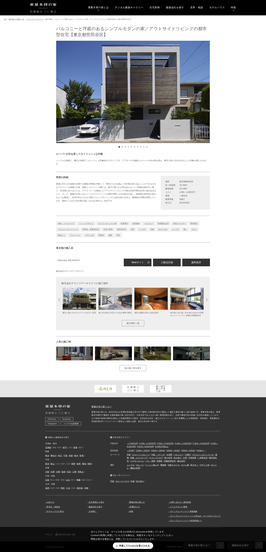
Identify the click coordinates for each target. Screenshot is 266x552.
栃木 (76, 456)
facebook (66, 419)
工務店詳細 (167, 262)
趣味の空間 (135, 468)
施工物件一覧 (133, 323)
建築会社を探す (175, 7)
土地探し (93, 511)
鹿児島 (80, 488)
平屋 (74, 353)
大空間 (169, 455)
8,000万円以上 (161, 447)
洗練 (152, 229)
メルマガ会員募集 (71, 424)
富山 (52, 464)
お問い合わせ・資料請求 (180, 502)
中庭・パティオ (158, 455)
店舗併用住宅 (170, 461)
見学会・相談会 (53, 507)
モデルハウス (217, 7)
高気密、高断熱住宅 (91, 229)
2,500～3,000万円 (165, 443)
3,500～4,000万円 (201, 443)
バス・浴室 (150, 461)
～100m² (131, 450)
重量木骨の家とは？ (101, 406)
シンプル (175, 229)
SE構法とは (134, 507)
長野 (73, 464)
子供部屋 (192, 458)
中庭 (152, 353)
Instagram (52, 424)
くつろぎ (142, 229)
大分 (68, 488)
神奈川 (53, 456)
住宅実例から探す (96, 502)
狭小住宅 (168, 458)
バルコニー (148, 223)
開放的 (101, 235)
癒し (185, 229)
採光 (118, 235)
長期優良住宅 (163, 223)
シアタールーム (137, 461)
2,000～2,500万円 (147, 443)
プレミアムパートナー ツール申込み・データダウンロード (195, 516)
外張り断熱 (108, 229)
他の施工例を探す (133, 368)
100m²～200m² (143, 450)
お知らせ (50, 502)
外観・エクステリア (66, 223)
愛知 (84, 464)
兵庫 (52, 472)
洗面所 (160, 461)
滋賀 (63, 472)
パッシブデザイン (86, 223)
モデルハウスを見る (55, 511)
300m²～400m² (173, 450)
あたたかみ (162, 229)
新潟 (47, 464)
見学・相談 (196, 7)
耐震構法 (124, 223)
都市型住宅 (121, 229)
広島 (47, 480)
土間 (185, 458)
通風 (110, 235)
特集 (233, 7)
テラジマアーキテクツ (34, 19)
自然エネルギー (179, 223)
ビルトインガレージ (141, 455)
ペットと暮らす (152, 465)
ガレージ (140, 465)
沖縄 (86, 488)
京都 (58, 472)
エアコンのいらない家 (107, 223)
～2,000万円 (132, 443)
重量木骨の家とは (98, 7)
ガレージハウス (113, 353)
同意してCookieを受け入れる (134, 545)
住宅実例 (154, 7)
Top (5, 19)
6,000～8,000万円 (145, 447)
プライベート (75, 235)
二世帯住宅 (203, 458)
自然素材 (136, 223)
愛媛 (79, 480)
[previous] (94, 92)
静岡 (90, 464)
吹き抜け (191, 353)
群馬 (82, 456)
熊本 (63, 488)
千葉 (65, 456)
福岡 (47, 488)
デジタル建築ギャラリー (129, 7)
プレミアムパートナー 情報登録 (183, 511)
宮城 (75, 447)
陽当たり (61, 235)
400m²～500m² (188, 450)
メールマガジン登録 (178, 507)
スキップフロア (156, 458)
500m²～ (201, 450)
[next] (171, 92)
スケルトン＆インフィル (68, 229)
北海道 (48, 447)
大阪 (47, 472)
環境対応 (194, 223)
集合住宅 (181, 461)
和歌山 (81, 472)
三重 (74, 472)
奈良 (69, 472)
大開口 (188, 455)
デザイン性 (89, 235)
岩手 (65, 447)
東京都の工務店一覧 (16, 19)
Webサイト (137, 262)
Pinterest (52, 419)
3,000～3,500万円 (183, 443)
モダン (194, 229)
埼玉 (60, 456)
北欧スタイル (174, 465)
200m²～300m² (158, 450)
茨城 (71, 456)
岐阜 (79, 464)
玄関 (132, 229)
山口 (68, 480)
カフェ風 (185, 465)
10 (146, 146)
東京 (47, 456)
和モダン (194, 465)
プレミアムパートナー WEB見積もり (186, 521)
